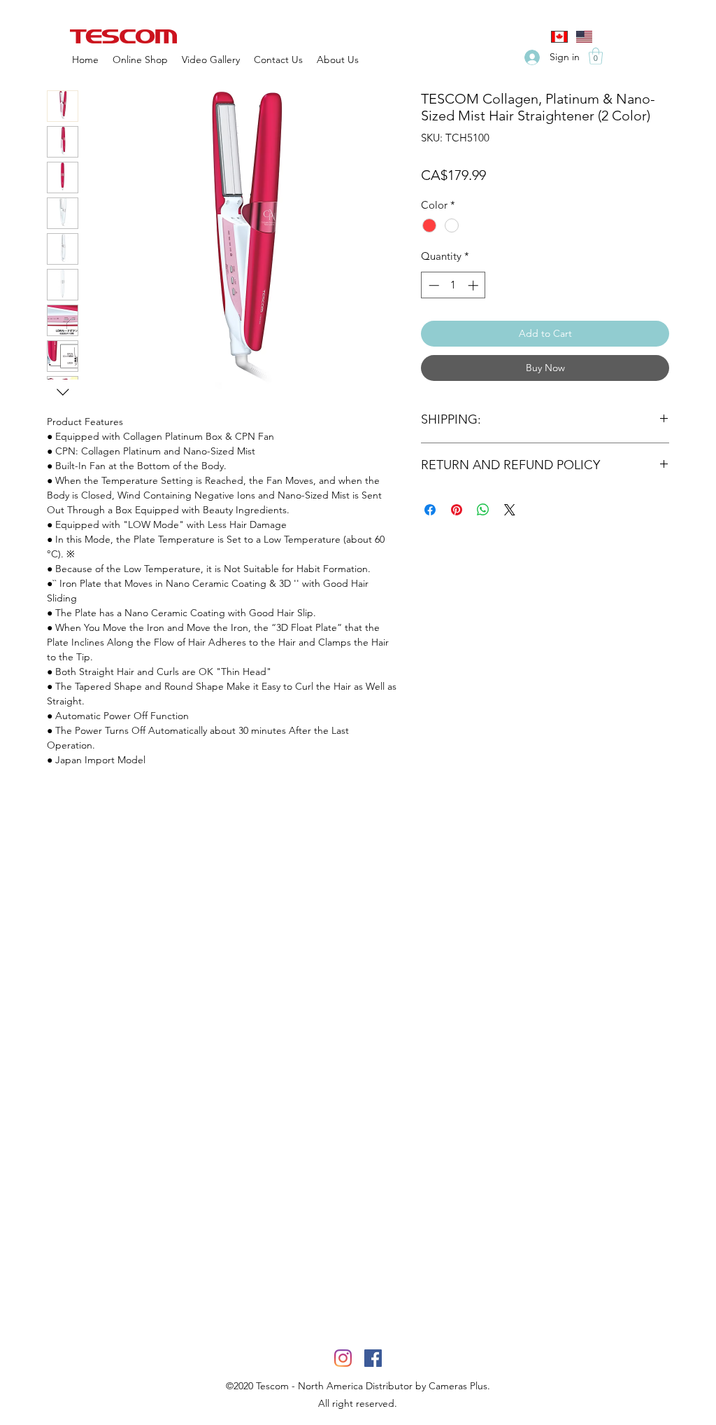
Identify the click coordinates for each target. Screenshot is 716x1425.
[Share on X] (509, 509)
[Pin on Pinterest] (456, 509)
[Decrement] (432, 285)
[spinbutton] (453, 285)
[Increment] (474, 285)
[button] (596, 56)
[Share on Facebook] (430, 509)
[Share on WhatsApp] (483, 509)
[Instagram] (343, 1358)
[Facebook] (373, 1358)
